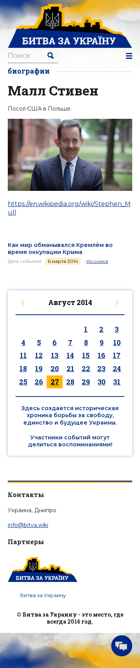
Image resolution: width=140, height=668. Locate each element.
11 (23, 355)
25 (23, 381)
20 (55, 368)
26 (39, 381)
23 (101, 368)
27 (55, 381)
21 (70, 368)
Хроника (97, 261)
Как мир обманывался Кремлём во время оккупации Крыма (60, 248)
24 (117, 368)
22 (86, 368)
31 (117, 381)
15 (85, 355)
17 (117, 355)
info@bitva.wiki (28, 525)
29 (86, 381)
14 (70, 355)
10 (117, 342)
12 (39, 355)
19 (38, 368)
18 (23, 368)
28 (70, 381)
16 (101, 355)
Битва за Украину (43, 595)
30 (101, 381)
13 (54, 355)
